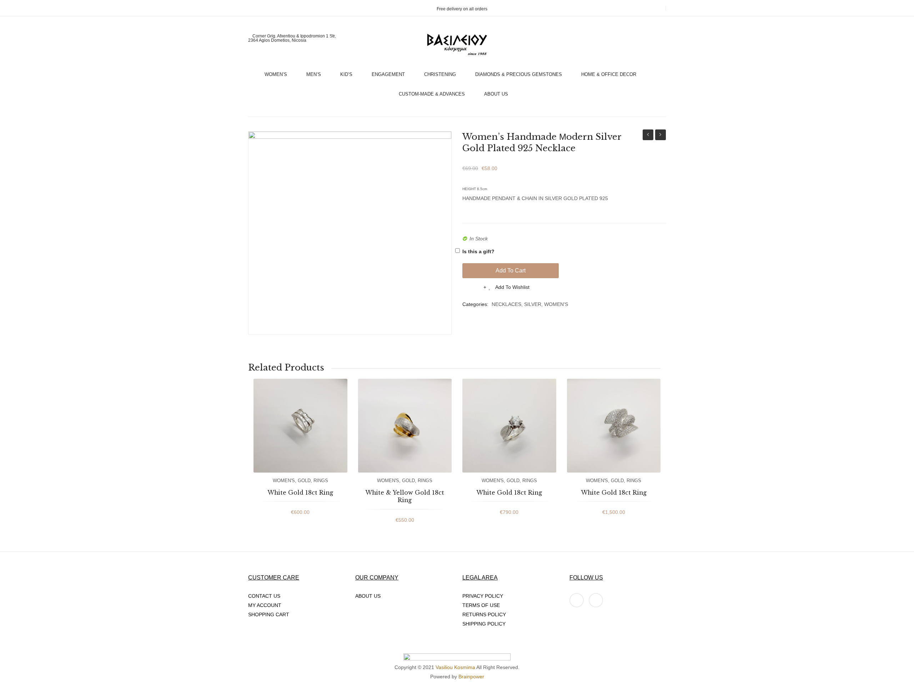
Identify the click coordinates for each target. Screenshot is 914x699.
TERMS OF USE (481, 605)
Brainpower (471, 676)
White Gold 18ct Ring (300, 492)
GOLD (304, 480)
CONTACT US (264, 596)
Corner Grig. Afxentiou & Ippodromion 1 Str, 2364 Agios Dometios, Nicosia (292, 38)
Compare (472, 289)
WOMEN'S (556, 304)
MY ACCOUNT (264, 605)
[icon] (576, 600)
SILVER (532, 304)
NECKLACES (506, 304)
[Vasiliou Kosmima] (457, 44)
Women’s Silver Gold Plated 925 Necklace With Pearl (660, 135)
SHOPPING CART (268, 614)
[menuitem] (279, 72)
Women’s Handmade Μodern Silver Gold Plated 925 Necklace (648, 135)
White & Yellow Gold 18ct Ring (404, 496)
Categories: (475, 304)
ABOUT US (368, 596)
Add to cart (511, 270)
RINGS (320, 480)
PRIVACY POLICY (482, 596)
